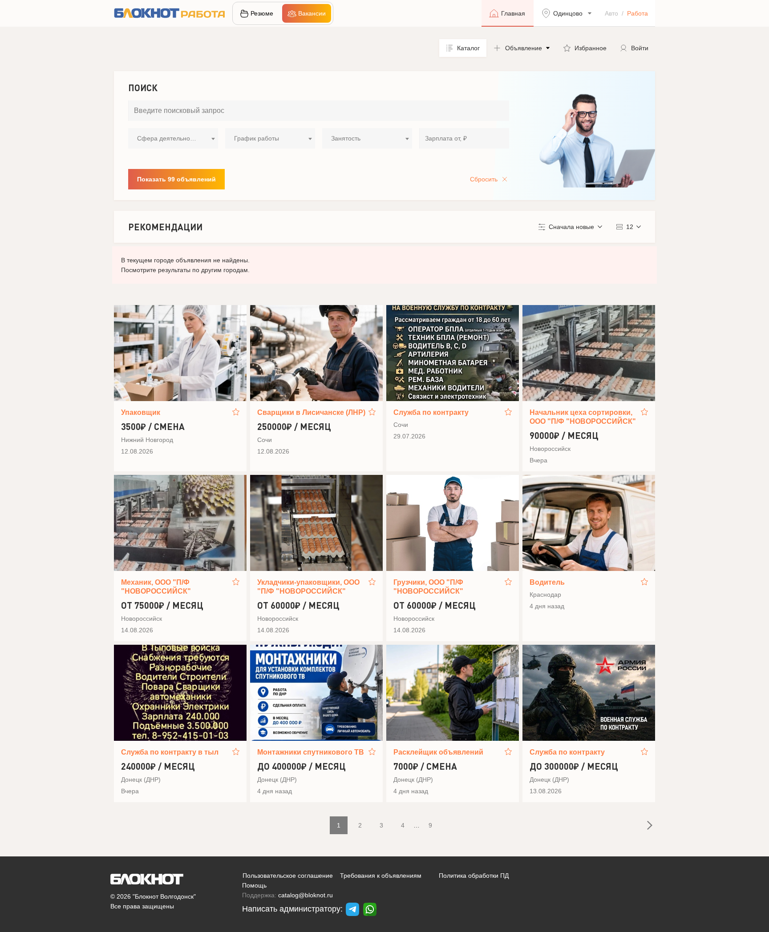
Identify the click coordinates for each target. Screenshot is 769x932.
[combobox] (173, 138)
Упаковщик (140, 412)
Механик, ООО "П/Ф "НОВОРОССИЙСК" (156, 586)
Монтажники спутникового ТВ (310, 752)
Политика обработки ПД (474, 875)
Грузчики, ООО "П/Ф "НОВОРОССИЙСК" (428, 586)
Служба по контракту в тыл (170, 752)
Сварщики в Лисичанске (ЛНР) (311, 412)
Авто (611, 13)
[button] (521, 48)
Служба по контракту (431, 412)
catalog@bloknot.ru (305, 895)
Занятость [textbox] (345, 138)
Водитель (547, 582)
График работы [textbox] (256, 138)
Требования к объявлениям (380, 875)
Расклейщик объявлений (438, 752)
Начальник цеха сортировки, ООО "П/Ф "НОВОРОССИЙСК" (583, 417)
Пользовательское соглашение (288, 875)
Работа (637, 13)
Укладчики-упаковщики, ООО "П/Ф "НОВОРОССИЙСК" (308, 586)
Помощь (254, 885)
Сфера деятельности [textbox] (168, 138)
